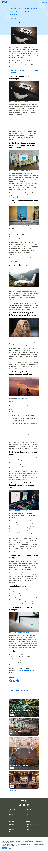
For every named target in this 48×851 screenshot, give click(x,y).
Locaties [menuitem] (11, 814)
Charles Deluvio (18, 632)
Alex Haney (17, 510)
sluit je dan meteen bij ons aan (25, 670)
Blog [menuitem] (27, 811)
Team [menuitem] (10, 826)
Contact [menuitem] (27, 826)
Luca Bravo (17, 101)
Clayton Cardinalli (19, 170)
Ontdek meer (12, 790)
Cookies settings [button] (11, 848)
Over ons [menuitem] (11, 824)
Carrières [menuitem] (11, 829)
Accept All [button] (4, 848)
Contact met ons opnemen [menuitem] (32, 824)
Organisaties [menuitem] (12, 811)
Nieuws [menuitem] (27, 814)
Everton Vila (17, 398)
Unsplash (26, 101)
